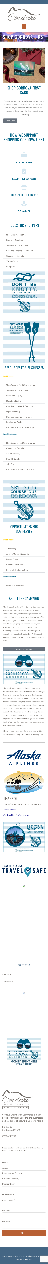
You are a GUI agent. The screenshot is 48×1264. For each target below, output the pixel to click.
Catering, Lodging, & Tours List (19, 250)
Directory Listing (13, 401)
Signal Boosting (13, 411)
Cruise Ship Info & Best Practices (20, 469)
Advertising (11, 548)
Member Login (8, 1184)
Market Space (12, 559)
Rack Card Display (14, 395)
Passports (10, 266)
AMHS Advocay (13, 453)
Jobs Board (11, 464)
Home (5, 1162)
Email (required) (8, 1200)
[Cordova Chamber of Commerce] (24, 14)
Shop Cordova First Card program (20, 385)
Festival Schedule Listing (17, 570)
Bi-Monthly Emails (14, 422)
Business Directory (14, 240)
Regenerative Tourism (12, 1173)
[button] (24, 234)
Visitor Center (12, 261)
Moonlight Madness (15, 585)
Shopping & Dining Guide (17, 245)
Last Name (6, 1221)
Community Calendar (15, 256)
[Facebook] (22, 1251)
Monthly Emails (13, 459)
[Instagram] (26, 1251)
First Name (6, 1211)
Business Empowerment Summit (20, 417)
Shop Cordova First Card (16, 234)
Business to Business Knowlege (20, 427)
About (5, 1168)
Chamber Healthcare (15, 564)
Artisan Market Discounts (17, 554)
